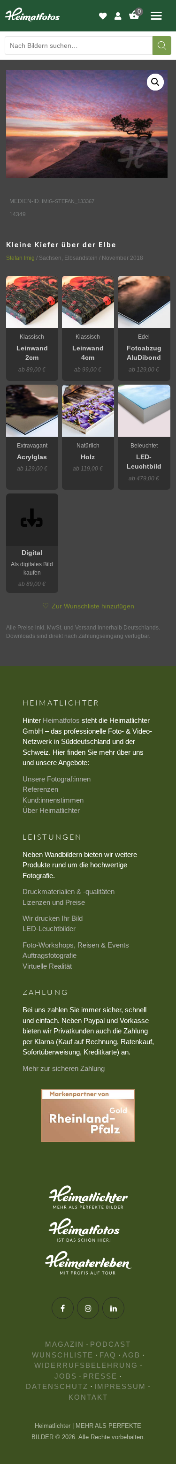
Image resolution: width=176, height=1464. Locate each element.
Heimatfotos (61, 720)
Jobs (65, 1376)
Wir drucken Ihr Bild (53, 918)
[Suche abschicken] (162, 45)
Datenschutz (57, 1386)
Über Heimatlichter (51, 810)
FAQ (107, 1355)
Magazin (64, 1344)
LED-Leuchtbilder (49, 929)
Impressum (120, 1386)
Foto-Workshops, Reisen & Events (76, 945)
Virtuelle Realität (47, 966)
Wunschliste (62, 1355)
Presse (100, 1376)
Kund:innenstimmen (53, 800)
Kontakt (88, 1397)
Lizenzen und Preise (54, 902)
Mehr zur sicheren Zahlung (64, 1068)
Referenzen (40, 789)
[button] (155, 82)
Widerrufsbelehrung (86, 1365)
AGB (131, 1355)
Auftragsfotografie (50, 955)
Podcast (110, 1344)
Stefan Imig (20, 258)
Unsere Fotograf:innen (57, 779)
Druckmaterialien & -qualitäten (69, 891)
